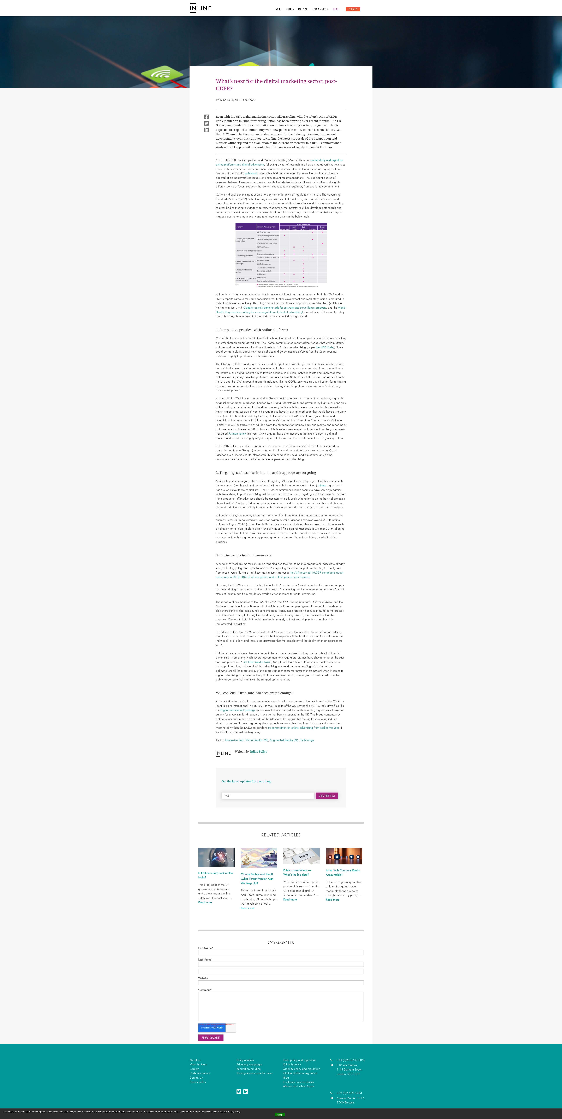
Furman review (237, 433)
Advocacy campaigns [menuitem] (250, 1064)
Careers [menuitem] (194, 1069)
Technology (307, 740)
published (251, 173)
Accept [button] (280, 1114)
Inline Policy (227, 100)
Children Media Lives (257, 662)
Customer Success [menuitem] (320, 9)
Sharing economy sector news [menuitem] (255, 1073)
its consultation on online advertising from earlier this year (303, 727)
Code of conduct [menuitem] (200, 1073)
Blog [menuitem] (335, 9)
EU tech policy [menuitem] (292, 1064)
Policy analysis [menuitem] (245, 1060)
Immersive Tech (234, 740)
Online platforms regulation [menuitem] (300, 1073)
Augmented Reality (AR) (284, 740)
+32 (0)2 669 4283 (349, 1093)
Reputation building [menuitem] (249, 1069)
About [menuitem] (279, 9)
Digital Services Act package (237, 710)
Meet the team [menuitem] (198, 1064)
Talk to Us (353, 9)
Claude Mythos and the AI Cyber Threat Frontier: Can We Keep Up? (257, 878)
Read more (205, 902)
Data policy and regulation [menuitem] (299, 1060)
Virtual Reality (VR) (257, 740)
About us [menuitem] (195, 1060)
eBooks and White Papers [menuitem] (299, 1086)
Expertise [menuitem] (302, 9)
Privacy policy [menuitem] (198, 1082)
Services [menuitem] (290, 9)
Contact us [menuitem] (196, 1077)
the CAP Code (324, 347)
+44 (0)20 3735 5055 (350, 1060)
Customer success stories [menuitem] (298, 1082)
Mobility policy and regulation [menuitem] (301, 1069)
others (322, 485)
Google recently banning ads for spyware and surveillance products (284, 307)
